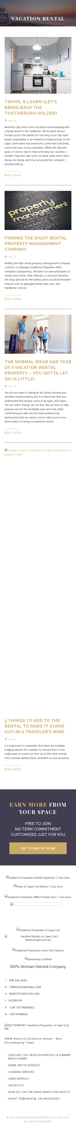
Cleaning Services (21, 1072)
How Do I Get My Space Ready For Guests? (39, 1092)
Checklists (16, 1085)
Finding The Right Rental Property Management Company (36, 243)
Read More (13, 175)
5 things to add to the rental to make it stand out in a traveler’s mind (35, 726)
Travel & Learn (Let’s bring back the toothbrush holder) (31, 107)
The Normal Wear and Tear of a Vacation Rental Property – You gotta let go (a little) (38, 370)
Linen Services (18, 1078)
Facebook (15, 1000)
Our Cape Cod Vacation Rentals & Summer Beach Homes (39, 1056)
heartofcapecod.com (22, 993)
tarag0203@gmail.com (23, 987)
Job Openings (16, 1014)
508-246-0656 (16, 980)
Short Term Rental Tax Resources (34, 1098)
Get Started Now (38, 848)
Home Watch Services (24, 1065)
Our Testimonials (20, 1007)
